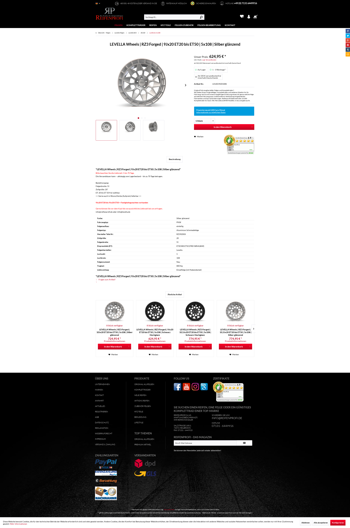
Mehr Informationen (18, 524)
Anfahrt (99, 400)
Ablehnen (305, 522)
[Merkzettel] (241, 16)
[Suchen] (201, 17)
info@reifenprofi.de (227, 418)
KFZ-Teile (138, 411)
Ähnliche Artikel (175, 294)
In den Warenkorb (222, 127)
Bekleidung (140, 417)
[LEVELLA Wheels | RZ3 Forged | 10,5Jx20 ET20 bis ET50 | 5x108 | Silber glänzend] (235, 311)
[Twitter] (348, 35)
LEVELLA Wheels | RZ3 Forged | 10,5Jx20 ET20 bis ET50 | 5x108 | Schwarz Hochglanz (195, 332)
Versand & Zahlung (105, 444)
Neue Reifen (140, 395)
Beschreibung (174, 159)
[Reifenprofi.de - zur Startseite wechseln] (109, 14)
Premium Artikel (142, 444)
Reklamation (101, 428)
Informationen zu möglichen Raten (211, 112)
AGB (97, 417)
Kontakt (99, 395)
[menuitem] (119, 25)
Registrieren (101, 411)
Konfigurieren (338, 522)
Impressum (100, 439)
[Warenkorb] (256, 16)
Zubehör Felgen (142, 406)
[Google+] (348, 40)
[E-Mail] (348, 54)
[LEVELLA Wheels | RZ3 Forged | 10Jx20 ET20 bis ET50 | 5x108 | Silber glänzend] (114, 311)
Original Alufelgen (144, 384)
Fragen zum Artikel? (107, 279)
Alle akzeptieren (321, 522)
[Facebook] (348, 31)
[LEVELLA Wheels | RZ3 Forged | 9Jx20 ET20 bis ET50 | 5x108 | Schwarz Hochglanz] (154, 311)
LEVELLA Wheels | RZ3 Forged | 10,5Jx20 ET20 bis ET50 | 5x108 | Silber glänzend (235, 332)
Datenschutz (102, 422)
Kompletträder (142, 390)
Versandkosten (169, 509)
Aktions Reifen (141, 400)
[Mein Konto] (249, 16)
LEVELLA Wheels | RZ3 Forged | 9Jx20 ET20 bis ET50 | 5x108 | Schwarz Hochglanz (154, 332)
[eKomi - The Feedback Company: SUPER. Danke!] (239, 145)
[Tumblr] (348, 49)
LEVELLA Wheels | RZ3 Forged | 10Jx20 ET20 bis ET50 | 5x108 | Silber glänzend (115, 332)
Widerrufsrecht (103, 433)
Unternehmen (102, 384)
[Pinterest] (348, 45)
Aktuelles (100, 406)
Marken (99, 390)
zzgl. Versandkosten (209, 60)
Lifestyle (138, 422)
